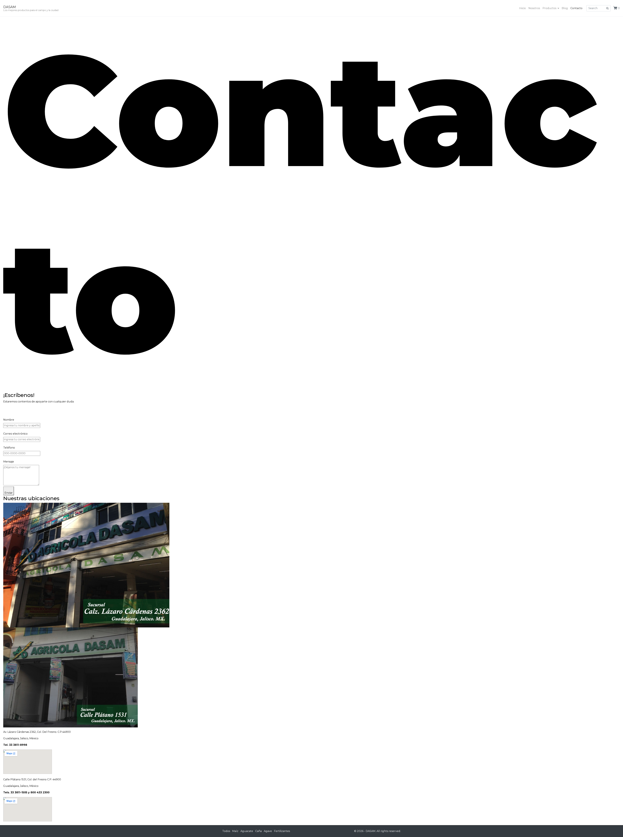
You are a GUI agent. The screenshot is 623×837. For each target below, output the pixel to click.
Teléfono (9, 447)
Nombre (8, 419)
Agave (268, 831)
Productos (549, 8)
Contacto (576, 8)
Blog (565, 8)
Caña (258, 831)
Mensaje (8, 461)
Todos (226, 831)
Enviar (9, 492)
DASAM (9, 7)
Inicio (522, 8)
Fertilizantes (282, 831)
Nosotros (534, 8)
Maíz (235, 831)
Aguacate (246, 831)
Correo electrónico (15, 433)
